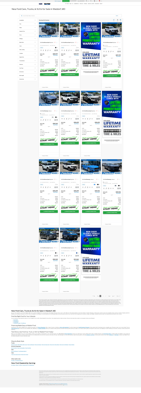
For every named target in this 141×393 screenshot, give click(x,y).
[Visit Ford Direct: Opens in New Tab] (65, 384)
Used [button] (70, 3)
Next (109, 296)
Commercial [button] (76, 3)
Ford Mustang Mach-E (22, 351)
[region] (49, 63)
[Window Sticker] (57, 50)
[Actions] (57, 42)
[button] (58, 30)
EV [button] (72, 3)
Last (113, 296)
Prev (98, 296)
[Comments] (55, 50)
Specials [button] (81, 3)
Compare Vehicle (45, 87)
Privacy (53, 383)
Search (117, 15)
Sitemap (50, 383)
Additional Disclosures (64, 383)
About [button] (101, 3)
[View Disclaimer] (50, 50)
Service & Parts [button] (91, 3)
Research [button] (97, 3)
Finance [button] (85, 3)
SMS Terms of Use (57, 383)
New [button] (68, 3)
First (94, 296)
